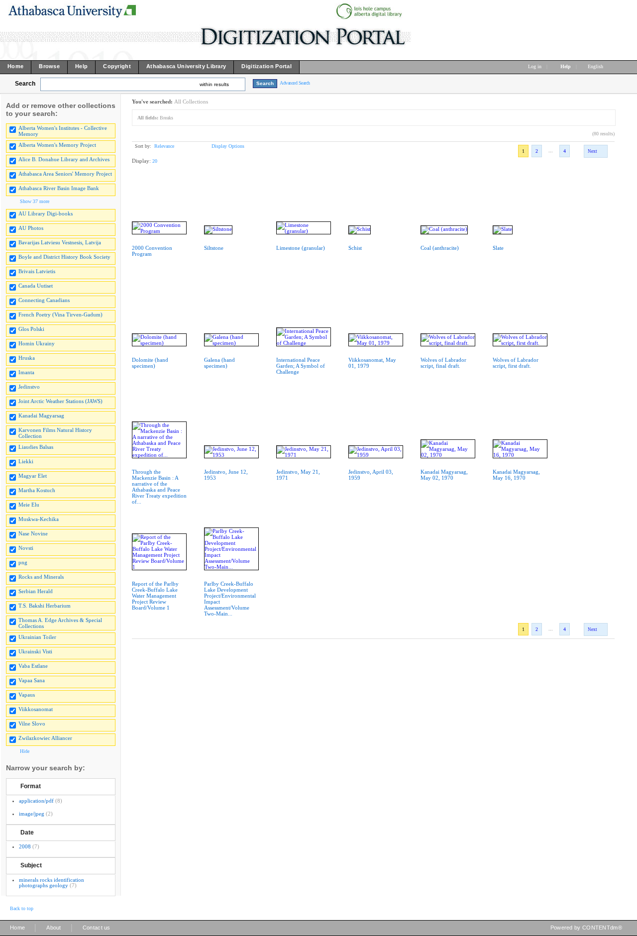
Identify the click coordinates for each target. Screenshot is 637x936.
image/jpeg (31, 814)
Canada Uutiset (35, 286)
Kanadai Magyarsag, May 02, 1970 (444, 475)
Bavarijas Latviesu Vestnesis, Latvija (59, 242)
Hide (24, 751)
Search (25, 83)
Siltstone (213, 248)
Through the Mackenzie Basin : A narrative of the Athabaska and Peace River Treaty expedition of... (159, 487)
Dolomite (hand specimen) (150, 363)
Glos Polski (31, 329)
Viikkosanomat (35, 709)
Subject (31, 865)
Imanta (26, 372)
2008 (25, 846)
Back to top (21, 908)
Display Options (228, 146)
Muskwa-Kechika (38, 519)
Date (27, 832)
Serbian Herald (35, 591)
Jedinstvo (29, 387)
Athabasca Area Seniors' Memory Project (65, 174)
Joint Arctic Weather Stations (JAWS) (60, 401)
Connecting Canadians (44, 300)
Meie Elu (28, 505)
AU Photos (30, 228)
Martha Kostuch (36, 490)
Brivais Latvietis (36, 271)
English (596, 66)
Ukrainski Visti (35, 651)
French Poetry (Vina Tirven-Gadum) (60, 314)
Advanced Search (295, 83)
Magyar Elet (32, 476)
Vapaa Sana (31, 680)
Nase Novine (33, 533)
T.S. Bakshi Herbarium (44, 606)
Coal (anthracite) (440, 248)
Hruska (26, 358)
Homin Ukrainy (36, 343)
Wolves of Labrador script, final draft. (443, 363)
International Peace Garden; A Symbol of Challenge (300, 366)
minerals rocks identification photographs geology (51, 882)
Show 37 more (34, 201)
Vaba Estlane (33, 666)
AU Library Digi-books (45, 213)
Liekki (25, 461)
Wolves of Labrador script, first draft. (515, 363)
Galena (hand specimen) (219, 363)
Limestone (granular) (300, 248)
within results (214, 84)
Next (592, 151)
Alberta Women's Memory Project (57, 145)
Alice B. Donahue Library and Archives (63, 159)
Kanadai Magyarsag (41, 415)
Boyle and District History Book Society (64, 257)
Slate (498, 248)
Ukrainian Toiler (37, 637)
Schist (355, 248)
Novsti (25, 548)
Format (30, 786)
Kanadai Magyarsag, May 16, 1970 (516, 475)
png (22, 562)
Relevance (164, 146)
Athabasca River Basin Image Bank (58, 188)
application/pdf (36, 801)
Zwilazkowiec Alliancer (45, 738)
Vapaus (26, 695)
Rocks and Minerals (41, 577)
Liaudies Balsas (35, 447)
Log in (534, 66)
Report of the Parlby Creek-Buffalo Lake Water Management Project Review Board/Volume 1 (155, 596)
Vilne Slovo (31, 724)
